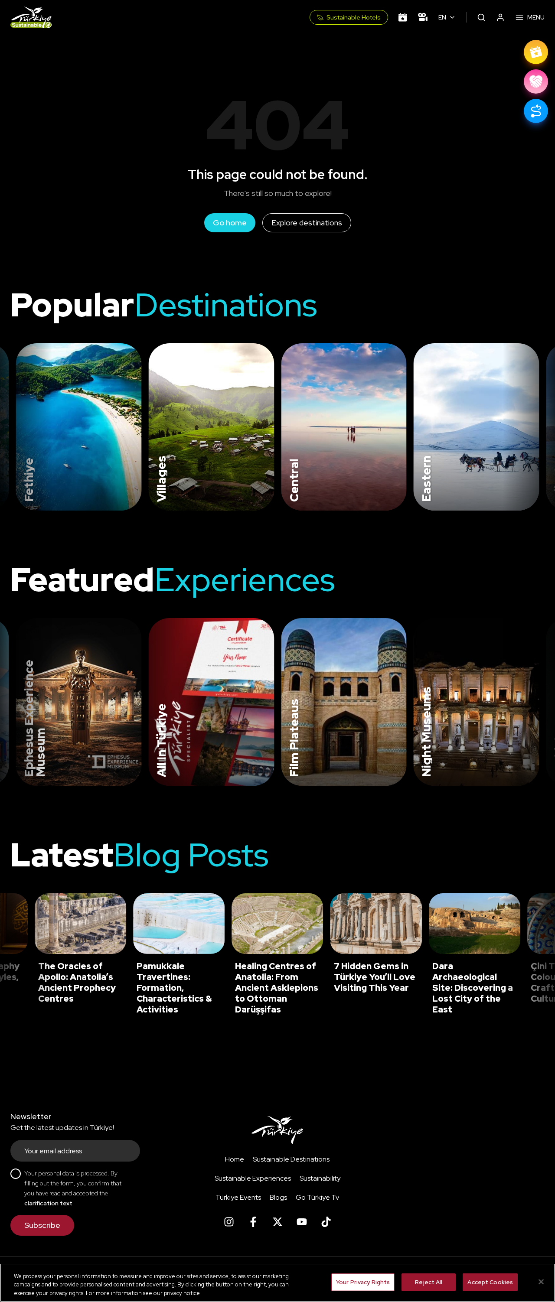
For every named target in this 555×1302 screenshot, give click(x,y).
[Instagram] (229, 1221)
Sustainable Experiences (253, 1178)
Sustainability (320, 1178)
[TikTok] (326, 1221)
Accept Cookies (490, 1282)
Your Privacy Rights (363, 1282)
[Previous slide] (17, 427)
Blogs (278, 1197)
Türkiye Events (238, 1197)
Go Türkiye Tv (317, 1197)
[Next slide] (534, 427)
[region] (277, 1282)
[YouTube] (301, 1221)
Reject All (428, 1282)
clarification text (48, 1203)
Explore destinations (306, 223)
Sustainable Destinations (291, 1159)
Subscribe (42, 1225)
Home (234, 1159)
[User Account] (500, 17)
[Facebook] (253, 1221)
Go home (230, 223)
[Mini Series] (423, 17)
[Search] (481, 17)
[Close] (541, 1281)
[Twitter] (277, 1221)
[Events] (402, 17)
